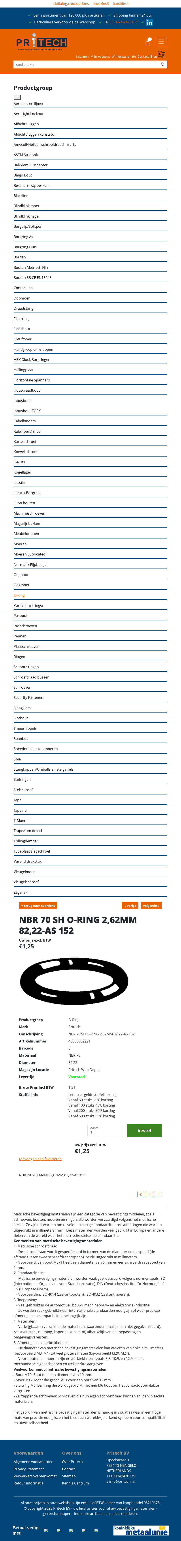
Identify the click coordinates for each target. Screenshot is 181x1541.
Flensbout (22, 329)
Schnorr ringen (26, 667)
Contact (143, 56)
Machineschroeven (29, 513)
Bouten (20, 257)
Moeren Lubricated (29, 554)
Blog (154, 56)
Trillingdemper (26, 841)
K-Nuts (19, 462)
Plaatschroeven (27, 646)
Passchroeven (25, 626)
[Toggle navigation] (161, 41)
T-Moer (20, 821)
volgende (150, 906)
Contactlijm (23, 288)
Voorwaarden (28, 1453)
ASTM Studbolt (26, 155)
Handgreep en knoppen (33, 349)
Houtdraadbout (27, 390)
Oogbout (21, 575)
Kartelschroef (25, 442)
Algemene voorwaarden (33, 1461)
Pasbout (21, 616)
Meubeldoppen (26, 534)
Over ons (71, 1453)
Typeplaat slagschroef (32, 851)
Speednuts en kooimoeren (36, 749)
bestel (144, 1130)
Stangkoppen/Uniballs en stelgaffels (44, 769)
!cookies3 (101, 3)
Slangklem (22, 708)
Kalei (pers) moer (28, 431)
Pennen (20, 636)
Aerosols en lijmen (29, 104)
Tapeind (20, 810)
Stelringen (22, 779)
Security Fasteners (29, 698)
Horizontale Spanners (32, 380)
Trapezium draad (28, 831)
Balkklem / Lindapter (31, 165)
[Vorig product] (149, 1194)
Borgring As (23, 237)
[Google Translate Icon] (162, 55)
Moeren (20, 544)
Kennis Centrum (75, 1483)
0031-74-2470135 (123, 22)
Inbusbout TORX (27, 411)
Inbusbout (22, 401)
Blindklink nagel (27, 216)
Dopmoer (22, 298)
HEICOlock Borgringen (32, 360)
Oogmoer (22, 585)
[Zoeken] (162, 64)
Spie (17, 759)
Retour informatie (28, 1483)
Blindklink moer (27, 206)
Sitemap (69, 1476)
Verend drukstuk (27, 861)
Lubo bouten (24, 503)
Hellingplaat (24, 370)
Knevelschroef (25, 452)
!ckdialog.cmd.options (71, 3)
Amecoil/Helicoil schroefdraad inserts (45, 144)
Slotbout (21, 718)
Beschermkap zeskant (32, 186)
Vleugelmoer (24, 872)
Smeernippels (25, 728)
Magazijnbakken (27, 523)
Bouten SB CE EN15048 (32, 278)
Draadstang (23, 308)
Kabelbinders (25, 421)
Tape (17, 800)
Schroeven (22, 687)
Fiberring (21, 319)
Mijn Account (100, 56)
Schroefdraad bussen (31, 677)
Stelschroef (23, 790)
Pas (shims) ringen (29, 605)
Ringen (19, 657)
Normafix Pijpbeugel (30, 565)
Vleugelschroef (26, 882)
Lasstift (20, 483)
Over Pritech (72, 1461)
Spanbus (21, 739)
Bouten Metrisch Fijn (31, 267)
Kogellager (22, 472)
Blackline (21, 196)
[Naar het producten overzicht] (140, 1194)
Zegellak (20, 892)
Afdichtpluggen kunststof (34, 134)
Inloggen (82, 56)
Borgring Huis (25, 247)
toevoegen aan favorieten (40, 1158)
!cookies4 (121, 3)
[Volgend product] (158, 1194)
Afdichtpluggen (26, 124)
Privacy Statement (29, 1469)
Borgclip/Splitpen (28, 226)
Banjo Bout (23, 175)
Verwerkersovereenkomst (35, 1476)
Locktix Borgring (27, 493)
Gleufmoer (23, 339)
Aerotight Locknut (28, 114)
